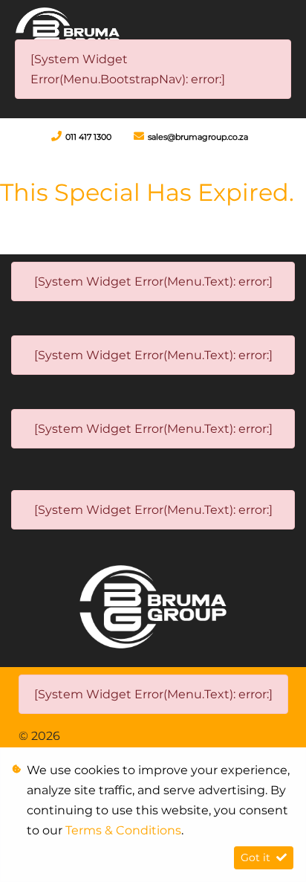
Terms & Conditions (123, 830)
